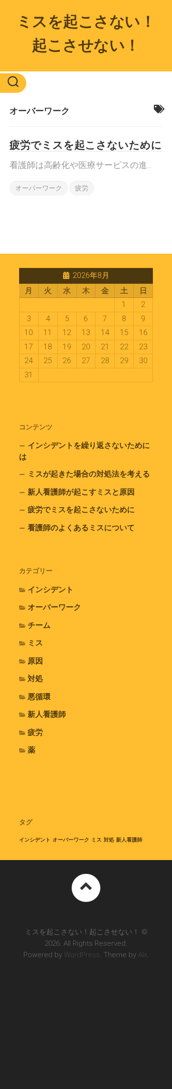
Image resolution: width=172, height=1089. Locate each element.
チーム (39, 625)
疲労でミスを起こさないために (86, 145)
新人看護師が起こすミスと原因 (81, 491)
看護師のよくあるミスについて (81, 527)
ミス (35, 642)
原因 (35, 660)
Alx (142, 954)
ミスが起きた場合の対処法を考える (89, 473)
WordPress (82, 954)
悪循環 (39, 696)
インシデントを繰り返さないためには (84, 451)
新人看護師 (47, 714)
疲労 (81, 188)
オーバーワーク (38, 188)
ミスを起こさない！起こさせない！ (86, 33)
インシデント (51, 589)
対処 (35, 678)
